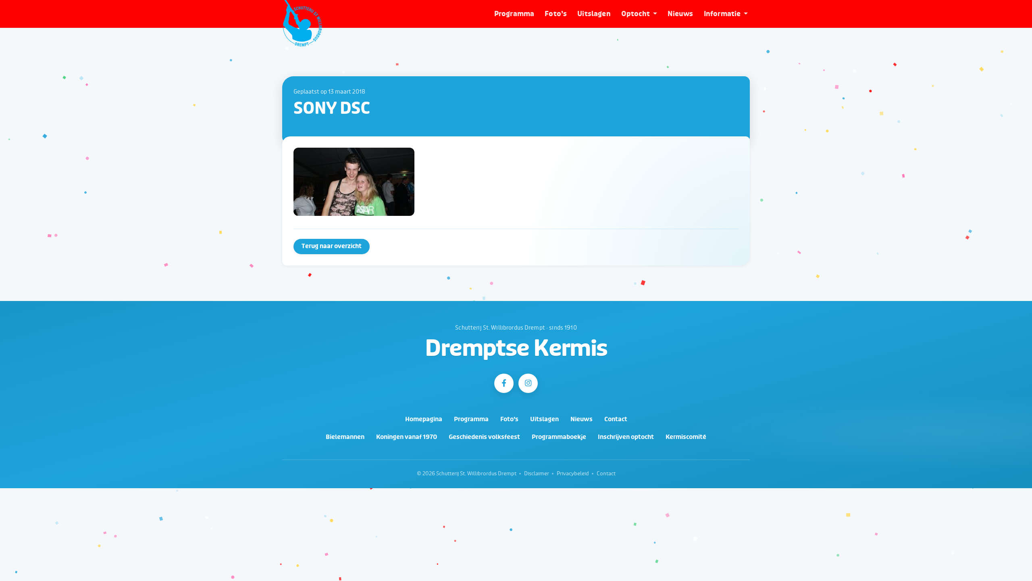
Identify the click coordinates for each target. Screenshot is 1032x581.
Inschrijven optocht (626, 437)
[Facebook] (504, 383)
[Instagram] (528, 383)
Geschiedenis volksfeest (484, 437)
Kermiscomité (686, 437)
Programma (514, 14)
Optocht (635, 14)
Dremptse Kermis (516, 348)
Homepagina (423, 419)
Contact (615, 419)
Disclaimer (536, 473)
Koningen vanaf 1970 (406, 437)
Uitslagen (594, 14)
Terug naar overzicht (332, 246)
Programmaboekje (559, 437)
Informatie (722, 14)
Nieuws (680, 14)
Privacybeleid (573, 473)
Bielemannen (345, 437)
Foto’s (556, 14)
